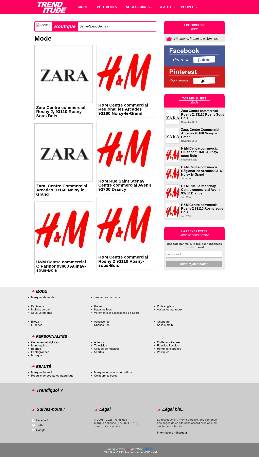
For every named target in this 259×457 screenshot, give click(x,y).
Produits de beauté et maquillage (52, 375)
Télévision (100, 345)
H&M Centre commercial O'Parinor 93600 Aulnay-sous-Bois (199, 152)
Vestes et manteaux (169, 309)
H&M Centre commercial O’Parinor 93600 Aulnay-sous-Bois (61, 266)
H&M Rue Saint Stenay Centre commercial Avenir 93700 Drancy (124, 185)
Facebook (42, 420)
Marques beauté (41, 372)
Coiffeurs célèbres (168, 342)
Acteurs (99, 342)
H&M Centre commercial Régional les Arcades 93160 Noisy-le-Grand (123, 109)
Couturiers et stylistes (45, 342)
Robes (98, 306)
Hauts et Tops (103, 309)
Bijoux (35, 321)
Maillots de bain (41, 309)
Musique (36, 355)
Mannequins (39, 345)
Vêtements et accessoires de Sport (116, 312)
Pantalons (37, 306)
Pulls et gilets (165, 306)
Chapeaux (163, 321)
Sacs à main (165, 324)
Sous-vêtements (41, 312)
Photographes (40, 352)
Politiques (163, 352)
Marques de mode (43, 297)
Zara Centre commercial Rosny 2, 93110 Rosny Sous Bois (60, 111)
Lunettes (36, 324)
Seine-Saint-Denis (93, 26)
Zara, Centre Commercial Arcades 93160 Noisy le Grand (61, 190)
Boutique (64, 26)
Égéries (36, 348)
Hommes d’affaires (169, 348)
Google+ (41, 430)
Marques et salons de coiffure (113, 372)
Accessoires (101, 321)
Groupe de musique (107, 348)
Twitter (40, 425)
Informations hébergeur (172, 432)
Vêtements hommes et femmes (196, 38)
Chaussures (101, 324)
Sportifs (99, 352)
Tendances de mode (107, 297)
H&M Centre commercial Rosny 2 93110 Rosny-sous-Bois (123, 261)
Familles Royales (168, 345)
